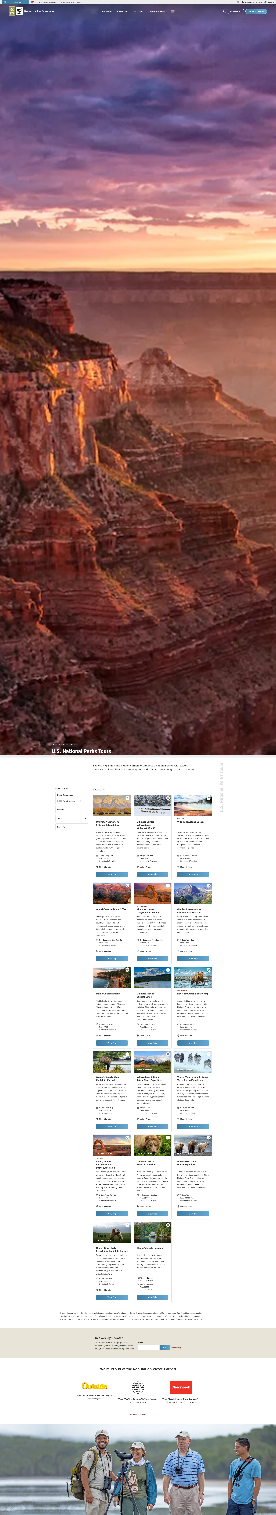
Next (165, 1347)
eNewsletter (235, 11)
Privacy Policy (176, 1347)
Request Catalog (256, 11)
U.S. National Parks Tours (68, 745)
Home (55, 745)
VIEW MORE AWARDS (138, 1415)
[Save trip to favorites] (114, 750)
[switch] (59, 801)
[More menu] (173, 11)
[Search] (224, 11)
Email (140, 1342)
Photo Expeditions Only (72, 801)
